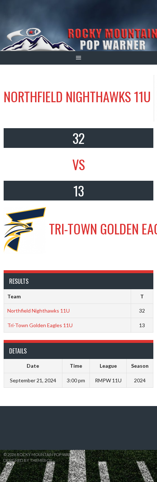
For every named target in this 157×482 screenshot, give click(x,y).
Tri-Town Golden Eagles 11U (40, 325)
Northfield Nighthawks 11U (38, 310)
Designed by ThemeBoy (27, 460)
